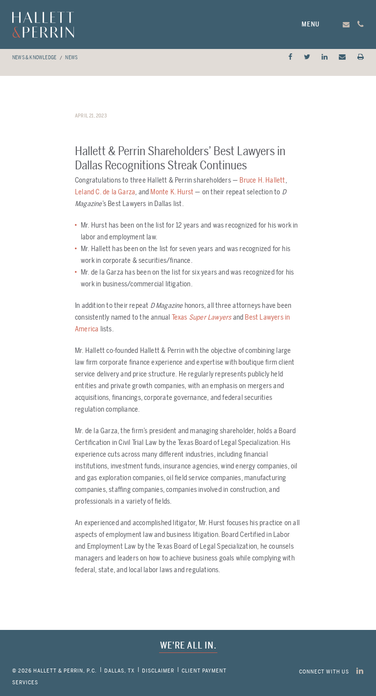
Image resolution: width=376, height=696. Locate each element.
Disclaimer (158, 671)
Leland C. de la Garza (105, 192)
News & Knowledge (34, 58)
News (71, 58)
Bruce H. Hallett (262, 180)
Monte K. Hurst (171, 192)
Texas (202, 317)
